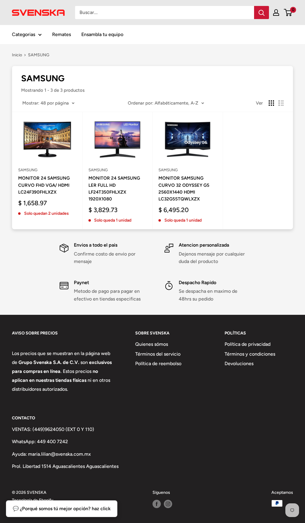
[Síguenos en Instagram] (168, 504)
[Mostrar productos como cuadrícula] (271, 103)
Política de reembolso (158, 363)
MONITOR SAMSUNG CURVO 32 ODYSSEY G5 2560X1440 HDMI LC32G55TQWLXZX (183, 188)
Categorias (23, 34)
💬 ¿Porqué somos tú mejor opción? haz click (62, 508)
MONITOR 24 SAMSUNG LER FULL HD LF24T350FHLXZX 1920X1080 (114, 188)
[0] (288, 12)
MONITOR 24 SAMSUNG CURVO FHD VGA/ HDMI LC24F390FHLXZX (44, 185)
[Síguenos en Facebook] (156, 504)
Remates (61, 34)
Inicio (17, 54)
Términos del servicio (157, 354)
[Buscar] (261, 12)
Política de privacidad (247, 344)
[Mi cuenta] (276, 12)
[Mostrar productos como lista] (281, 103)
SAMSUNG (38, 54)
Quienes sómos (151, 344)
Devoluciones (239, 363)
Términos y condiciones (250, 354)
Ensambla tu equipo (102, 34)
